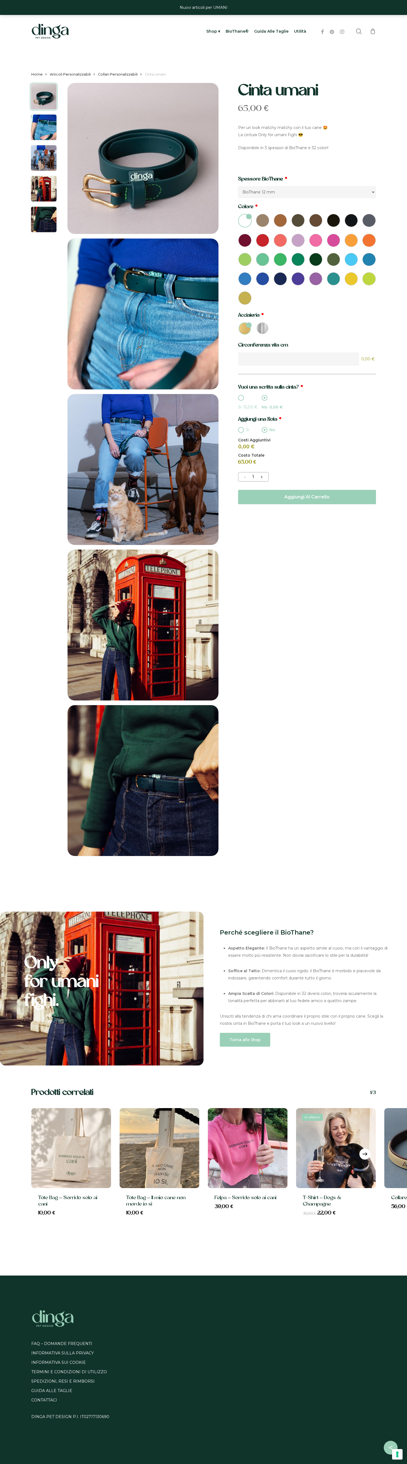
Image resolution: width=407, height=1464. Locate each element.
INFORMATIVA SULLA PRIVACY (62, 1353)
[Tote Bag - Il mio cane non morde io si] (159, 1148)
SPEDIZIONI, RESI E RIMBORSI (63, 1381)
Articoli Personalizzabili (70, 74)
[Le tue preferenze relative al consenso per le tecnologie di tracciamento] (397, 1454)
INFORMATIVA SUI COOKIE (58, 1362)
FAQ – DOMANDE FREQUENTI (61, 1343)
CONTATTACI (44, 1400)
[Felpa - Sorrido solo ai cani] (248, 1148)
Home (37, 74)
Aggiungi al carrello (306, 497)
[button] (245, 1040)
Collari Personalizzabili (118, 74)
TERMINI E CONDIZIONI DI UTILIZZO (69, 1371)
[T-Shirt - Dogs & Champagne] (336, 1148)
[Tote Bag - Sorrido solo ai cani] (71, 1148)
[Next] (364, 1154)
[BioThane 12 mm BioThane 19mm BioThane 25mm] (307, 192)
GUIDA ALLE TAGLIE (51, 1390)
